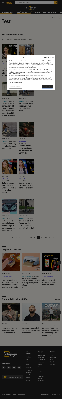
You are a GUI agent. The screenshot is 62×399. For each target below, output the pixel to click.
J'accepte (47, 86)
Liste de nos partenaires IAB (15, 82)
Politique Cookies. (16, 73)
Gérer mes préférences (15, 86)
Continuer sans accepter (48, 57)
